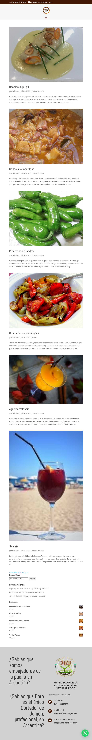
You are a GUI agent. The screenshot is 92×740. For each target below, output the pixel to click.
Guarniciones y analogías (24, 333)
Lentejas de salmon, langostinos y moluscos (26, 592)
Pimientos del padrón (21, 251)
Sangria (13, 546)
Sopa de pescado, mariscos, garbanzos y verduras (28, 588)
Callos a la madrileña (21, 169)
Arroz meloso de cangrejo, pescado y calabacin (27, 596)
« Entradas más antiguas (18, 572)
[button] (85, 733)
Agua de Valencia (19, 409)
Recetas (41, 91)
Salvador (15, 91)
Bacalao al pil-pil (19, 87)
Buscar (32, 579)
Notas (34, 91)
